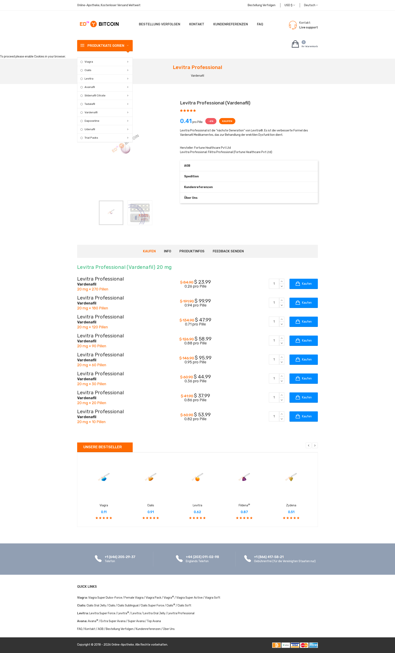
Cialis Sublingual (127, 605)
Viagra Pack (153, 597)
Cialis (88, 70)
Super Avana (136, 621)
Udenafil (90, 129)
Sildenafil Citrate (95, 95)
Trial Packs (91, 137)
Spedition (191, 176)
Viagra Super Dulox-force (105, 597)
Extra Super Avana (113, 621)
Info (167, 251)
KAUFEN (227, 121)
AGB (187, 165)
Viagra (89, 61)
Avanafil (90, 87)
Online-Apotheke (123, 644)
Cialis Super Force (152, 605)
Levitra (89, 78)
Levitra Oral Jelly (154, 613)
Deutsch (310, 5)
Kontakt (196, 24)
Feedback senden (228, 251)
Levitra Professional (181, 613)
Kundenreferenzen (230, 24)
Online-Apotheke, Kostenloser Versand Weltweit (109, 5)
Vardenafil (91, 112)
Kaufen (149, 251)
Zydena (291, 505)
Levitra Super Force (102, 613)
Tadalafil (90, 103)
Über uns (191, 198)
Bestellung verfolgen (261, 5)
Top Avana (154, 621)
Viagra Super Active (189, 597)
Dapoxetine (92, 120)
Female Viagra (133, 597)
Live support (308, 27)
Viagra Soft (212, 597)
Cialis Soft (184, 605)
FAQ (260, 24)
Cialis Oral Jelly (96, 605)
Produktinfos (191, 251)
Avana (93, 621)
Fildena (244, 505)
